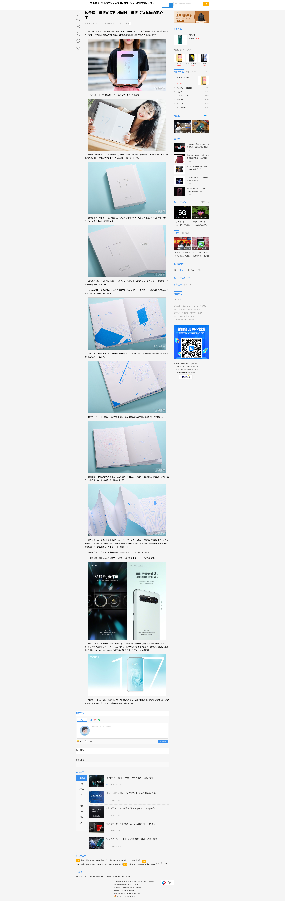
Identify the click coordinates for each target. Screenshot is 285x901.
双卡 (137, 864)
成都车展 (177, 306)
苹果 (82, 860)
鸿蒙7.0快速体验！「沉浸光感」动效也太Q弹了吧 (198, 179)
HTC (89, 860)
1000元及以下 (81, 864)
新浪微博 (78, 41)
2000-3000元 (100, 864)
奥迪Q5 (200, 313)
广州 (187, 270)
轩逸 (192, 316)
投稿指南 (189, 366)
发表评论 (163, 741)
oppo (114, 860)
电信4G (153, 864)
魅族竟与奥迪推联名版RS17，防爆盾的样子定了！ (131, 824)
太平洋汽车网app (180, 319)
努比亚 (126, 860)
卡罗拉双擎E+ (184, 316)
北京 (176, 270)
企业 (81, 823)
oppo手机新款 (127, 876)
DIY (81, 800)
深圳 (193, 270)
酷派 (118, 860)
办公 (81, 828)
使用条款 (195, 366)
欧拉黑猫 (203, 306)
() (79, 26)
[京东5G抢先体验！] (182, 207)
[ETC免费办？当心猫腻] (182, 238)
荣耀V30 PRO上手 (199, 222)
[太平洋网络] (186, 376)
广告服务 (176, 366)
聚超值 (177, 116)
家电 (81, 812)
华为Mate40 (117, 876)
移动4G (142, 864)
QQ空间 (78, 48)
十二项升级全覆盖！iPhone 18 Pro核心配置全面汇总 (197, 190)
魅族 (110, 860)
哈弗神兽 (185, 313)
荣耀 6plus (164, 863)
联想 (107, 860)
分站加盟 (183, 369)
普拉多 (195, 306)
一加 (130, 860)
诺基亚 (103, 860)
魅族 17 (192, 35)
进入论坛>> (205, 202)
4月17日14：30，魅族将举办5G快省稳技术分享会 (130, 808)
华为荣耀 (139, 860)
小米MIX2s (100, 876)
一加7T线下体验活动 (200, 225)
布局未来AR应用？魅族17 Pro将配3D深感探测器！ (131, 777)
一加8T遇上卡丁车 (181, 222)
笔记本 (81, 789)
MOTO (94, 860)
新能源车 (191, 319)
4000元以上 (119, 864)
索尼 (98, 860)
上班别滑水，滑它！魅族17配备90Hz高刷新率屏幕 (131, 793)
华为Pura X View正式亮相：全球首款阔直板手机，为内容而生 (198, 156)
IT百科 (176, 233)
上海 (182, 270)
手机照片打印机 (81, 876)
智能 (81, 817)
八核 (133, 864)
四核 (130, 864)
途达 (175, 309)
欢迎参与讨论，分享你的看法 (102, 726)
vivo (121, 860)
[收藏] (78, 21)
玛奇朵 (190, 309)
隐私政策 (194, 364)
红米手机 (108, 876)
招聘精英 (190, 369)
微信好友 (78, 34)
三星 (86, 860)
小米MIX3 (91, 876)
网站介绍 (188, 364)
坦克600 (193, 313)
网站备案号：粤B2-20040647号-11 (124, 890)
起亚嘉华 (182, 309)
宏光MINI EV (186, 306)
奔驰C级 (177, 313)
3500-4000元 (110, 864)
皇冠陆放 (197, 309)
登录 (81, 720)
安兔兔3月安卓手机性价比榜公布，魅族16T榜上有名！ (133, 839)
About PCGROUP (179, 364)
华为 (133, 860)
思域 (175, 316)
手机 (81, 784)
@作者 (90, 741)
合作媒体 (182, 366)
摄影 (81, 806)
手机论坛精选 (180, 202)
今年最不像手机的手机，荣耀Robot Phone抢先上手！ (197, 168)
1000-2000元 (90, 864)
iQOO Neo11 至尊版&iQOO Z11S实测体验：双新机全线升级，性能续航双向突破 (198, 146)
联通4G (147, 864)
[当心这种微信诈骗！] (200, 238)
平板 (81, 795)
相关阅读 (81, 778)
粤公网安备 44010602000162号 (126, 896)
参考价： (194, 38)
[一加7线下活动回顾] (200, 207)
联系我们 (177, 369)
